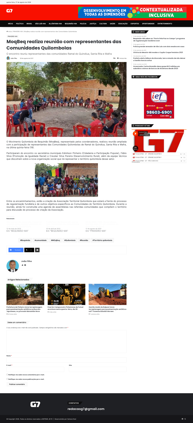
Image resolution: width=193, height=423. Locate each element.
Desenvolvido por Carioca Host (65, 419)
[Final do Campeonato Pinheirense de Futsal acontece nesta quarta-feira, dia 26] (66, 294)
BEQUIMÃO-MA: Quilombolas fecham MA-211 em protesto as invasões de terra (102, 224)
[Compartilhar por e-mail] (37, 250)
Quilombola (70, 240)
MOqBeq (56, 240)
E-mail (9, 365)
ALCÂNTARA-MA (55, 24)
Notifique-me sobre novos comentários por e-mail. (26, 375)
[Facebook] (25, 265)
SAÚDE (112, 24)
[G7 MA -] (9, 10)
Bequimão (25, 240)
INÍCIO (10, 24)
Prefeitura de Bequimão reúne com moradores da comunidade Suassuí (62, 224)
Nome (9, 356)
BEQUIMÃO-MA (71, 24)
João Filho (13, 58)
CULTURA (103, 24)
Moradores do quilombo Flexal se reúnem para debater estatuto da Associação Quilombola (24, 224)
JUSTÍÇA (92, 24)
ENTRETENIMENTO (165, 24)
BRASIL (29, 24)
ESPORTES (135, 24)
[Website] (22, 265)
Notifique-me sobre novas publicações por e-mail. (26, 379)
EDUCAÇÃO (123, 24)
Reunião (84, 240)
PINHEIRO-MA (18, 31)
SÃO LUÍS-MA (40, 24)
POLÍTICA (19, 24)
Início (10, 31)
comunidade (41, 240)
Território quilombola (103, 240)
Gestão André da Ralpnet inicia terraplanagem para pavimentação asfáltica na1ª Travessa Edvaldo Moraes (107, 309)
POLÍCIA (83, 24)
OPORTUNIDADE (148, 24)
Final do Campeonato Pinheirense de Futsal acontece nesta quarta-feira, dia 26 (65, 308)
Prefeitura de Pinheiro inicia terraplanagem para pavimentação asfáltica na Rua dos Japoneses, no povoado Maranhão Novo (24, 309)
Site (70, 365)
